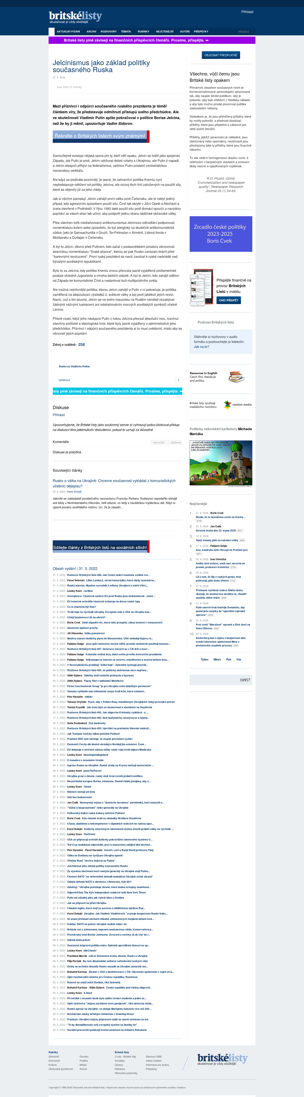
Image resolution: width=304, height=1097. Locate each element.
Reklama (120, 1069)
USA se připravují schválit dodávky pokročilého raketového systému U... (109, 839)
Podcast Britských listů (216, 322)
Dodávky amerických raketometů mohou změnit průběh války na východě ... (128, 829)
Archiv (91, 31)
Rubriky (144, 31)
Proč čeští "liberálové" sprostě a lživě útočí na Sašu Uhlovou (223, 626)
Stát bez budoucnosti (79, 797)
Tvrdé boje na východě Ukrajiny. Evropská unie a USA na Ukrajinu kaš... (109, 612)
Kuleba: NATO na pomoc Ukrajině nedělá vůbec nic (97, 924)
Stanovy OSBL (154, 1056)
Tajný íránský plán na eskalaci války (220, 540)
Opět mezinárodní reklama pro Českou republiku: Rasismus (102, 977)
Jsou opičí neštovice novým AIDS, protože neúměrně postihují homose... (128, 644)
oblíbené (176, 442)
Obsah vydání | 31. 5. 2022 (75, 568)
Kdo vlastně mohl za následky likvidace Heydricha (111, 818)
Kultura (53, 1064)
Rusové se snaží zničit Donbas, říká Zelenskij (93, 982)
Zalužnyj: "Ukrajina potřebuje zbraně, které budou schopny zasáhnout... (109, 887)
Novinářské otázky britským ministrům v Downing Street (100, 1014)
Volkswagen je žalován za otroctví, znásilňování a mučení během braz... (127, 659)
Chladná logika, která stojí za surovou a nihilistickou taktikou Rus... (106, 908)
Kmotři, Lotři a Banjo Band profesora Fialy (129, 850)
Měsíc (217, 659)
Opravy (119, 1064)
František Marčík (77, 956)
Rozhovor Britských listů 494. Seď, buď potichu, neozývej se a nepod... (108, 718)
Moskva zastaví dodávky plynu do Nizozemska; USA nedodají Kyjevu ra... (110, 638)
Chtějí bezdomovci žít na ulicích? (86, 617)
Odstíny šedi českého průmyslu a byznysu (109, 675)
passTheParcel (92, 770)
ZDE (81, 344)
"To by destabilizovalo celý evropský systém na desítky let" (102, 1025)
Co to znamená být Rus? (81, 607)
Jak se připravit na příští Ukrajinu (86, 903)
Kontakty (119, 1060)
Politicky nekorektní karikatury (221, 431)
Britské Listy (222, 1060)
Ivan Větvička (218, 559)
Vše (238, 659)
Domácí (84, 1056)
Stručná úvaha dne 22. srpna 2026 (219, 530)
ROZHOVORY (109, 31)
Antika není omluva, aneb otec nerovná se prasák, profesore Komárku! (220, 565)
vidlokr (89, 696)
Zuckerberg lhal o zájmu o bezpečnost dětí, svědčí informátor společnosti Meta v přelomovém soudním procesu (221, 641)
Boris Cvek (73, 622)
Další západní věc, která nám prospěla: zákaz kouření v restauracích (122, 622)
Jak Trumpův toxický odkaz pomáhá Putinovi (93, 733)
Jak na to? (201, 346)
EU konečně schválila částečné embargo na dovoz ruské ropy (103, 601)
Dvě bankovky (97, 723)
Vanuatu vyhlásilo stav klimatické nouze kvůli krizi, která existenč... (106, 691)
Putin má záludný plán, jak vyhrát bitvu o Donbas (95, 897)
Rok (228, 659)
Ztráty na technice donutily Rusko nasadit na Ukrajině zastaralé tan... (107, 966)
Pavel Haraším (94, 850)
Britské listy (78, 17)
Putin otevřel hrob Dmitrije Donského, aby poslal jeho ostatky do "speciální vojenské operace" (220, 611)
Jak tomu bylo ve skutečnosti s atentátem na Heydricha (119, 707)
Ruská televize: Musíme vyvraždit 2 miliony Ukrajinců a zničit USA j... (107, 585)
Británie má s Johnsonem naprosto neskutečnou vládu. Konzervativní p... (110, 929)
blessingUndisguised (96, 755)
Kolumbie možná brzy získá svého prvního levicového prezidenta (124, 654)
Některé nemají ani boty (81, 792)
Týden (204, 659)
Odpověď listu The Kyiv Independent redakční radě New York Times (106, 892)
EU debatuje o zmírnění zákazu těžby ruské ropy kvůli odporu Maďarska (109, 749)
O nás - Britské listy (125, 1056)
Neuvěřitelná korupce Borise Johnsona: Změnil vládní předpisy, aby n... (109, 781)
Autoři (185, 31)
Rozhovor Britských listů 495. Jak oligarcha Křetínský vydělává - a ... (107, 712)
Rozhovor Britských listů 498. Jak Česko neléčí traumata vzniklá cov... (108, 575)
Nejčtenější (198, 503)
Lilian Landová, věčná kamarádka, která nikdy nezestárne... (121, 580)
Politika (84, 1060)
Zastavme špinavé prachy (82, 628)
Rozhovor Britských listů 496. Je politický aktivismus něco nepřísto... (107, 670)
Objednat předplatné (221, 55)
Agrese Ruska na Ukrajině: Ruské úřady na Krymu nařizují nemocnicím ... (110, 765)
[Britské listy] (101, 137)
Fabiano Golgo (75, 644)
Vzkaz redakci (154, 1060)
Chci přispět (228, 300)
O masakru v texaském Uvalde (85, 760)
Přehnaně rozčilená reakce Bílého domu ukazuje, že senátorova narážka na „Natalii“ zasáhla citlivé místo (221, 593)
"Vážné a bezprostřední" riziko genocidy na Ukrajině (97, 807)
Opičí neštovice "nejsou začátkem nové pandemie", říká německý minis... (110, 1003)
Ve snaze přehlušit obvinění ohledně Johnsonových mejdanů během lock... (110, 919)
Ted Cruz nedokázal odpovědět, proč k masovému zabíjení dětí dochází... (109, 844)
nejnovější (159, 442)
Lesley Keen (74, 591)
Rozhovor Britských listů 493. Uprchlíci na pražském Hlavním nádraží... (109, 728)
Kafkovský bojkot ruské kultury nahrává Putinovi (96, 813)
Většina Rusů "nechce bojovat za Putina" (91, 860)
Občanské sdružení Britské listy (89, 1087)
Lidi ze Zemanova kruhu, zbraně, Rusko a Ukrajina (118, 956)
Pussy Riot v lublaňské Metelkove (104, 681)
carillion (88, 591)
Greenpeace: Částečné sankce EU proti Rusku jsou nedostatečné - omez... (111, 596)
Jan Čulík (72, 802)
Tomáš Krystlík (76, 707)
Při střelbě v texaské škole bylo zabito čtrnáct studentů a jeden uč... (106, 998)
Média (83, 1064)
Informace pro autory (157, 1064)
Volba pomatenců (94, 633)
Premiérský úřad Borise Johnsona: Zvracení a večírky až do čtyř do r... (108, 934)
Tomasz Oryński (76, 702)
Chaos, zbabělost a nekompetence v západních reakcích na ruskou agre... (110, 823)
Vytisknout (64, 380)
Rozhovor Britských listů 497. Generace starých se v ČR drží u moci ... (108, 649)
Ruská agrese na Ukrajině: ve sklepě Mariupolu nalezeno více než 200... (109, 1009)
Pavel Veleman (76, 580)
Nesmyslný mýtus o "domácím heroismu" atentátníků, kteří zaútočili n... (122, 802)
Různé (83, 1069)
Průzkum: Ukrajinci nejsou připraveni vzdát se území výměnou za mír (107, 1019)
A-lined (88, 993)
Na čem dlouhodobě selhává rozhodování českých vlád (115, 961)
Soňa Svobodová (77, 723)
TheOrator (90, 834)
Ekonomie (54, 1060)
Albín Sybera (74, 675)
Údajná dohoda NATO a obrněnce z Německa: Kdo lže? (99, 881)
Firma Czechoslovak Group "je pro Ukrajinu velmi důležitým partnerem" (109, 686)
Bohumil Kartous (77, 972)
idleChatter (90, 950)
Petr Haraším (75, 696)
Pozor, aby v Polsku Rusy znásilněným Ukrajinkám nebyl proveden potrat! (131, 702)
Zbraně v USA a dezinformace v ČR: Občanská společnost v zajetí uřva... (131, 972)
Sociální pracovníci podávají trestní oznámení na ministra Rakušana (107, 1030)
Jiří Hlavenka (75, 633)
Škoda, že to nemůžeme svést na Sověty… (221, 518)
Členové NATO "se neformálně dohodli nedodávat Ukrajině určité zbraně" (110, 876)
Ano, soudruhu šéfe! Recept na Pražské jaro (222, 551)
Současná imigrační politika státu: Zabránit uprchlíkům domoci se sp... (108, 945)
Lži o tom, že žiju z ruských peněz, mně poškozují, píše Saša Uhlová (218, 578)
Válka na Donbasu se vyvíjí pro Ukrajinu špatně (95, 855)
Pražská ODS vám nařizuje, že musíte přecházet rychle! (100, 739)
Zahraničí (54, 1056)
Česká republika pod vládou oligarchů (128, 987)
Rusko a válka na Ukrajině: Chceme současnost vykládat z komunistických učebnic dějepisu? (114, 483)
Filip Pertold (74, 961)
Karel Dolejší (74, 491)
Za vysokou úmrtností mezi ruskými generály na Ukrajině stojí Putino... (108, 871)
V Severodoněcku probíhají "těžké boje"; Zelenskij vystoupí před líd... (107, 665)
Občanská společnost (61, 1069)
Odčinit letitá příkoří (78, 940)
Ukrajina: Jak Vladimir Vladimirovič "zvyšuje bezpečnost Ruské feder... (125, 913)
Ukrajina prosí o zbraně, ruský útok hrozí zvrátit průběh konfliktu (104, 776)
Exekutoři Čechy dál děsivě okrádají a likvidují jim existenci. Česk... (106, 744)
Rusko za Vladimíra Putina (74, 366)
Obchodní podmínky (126, 1073)
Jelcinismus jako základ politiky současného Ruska (97, 866)
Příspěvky (201, 31)
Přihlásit (247, 11)
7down (87, 786)
